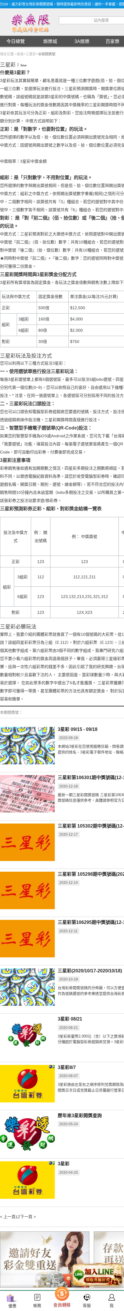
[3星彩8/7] (27, 1083)
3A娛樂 (81, 41)
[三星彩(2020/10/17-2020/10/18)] (27, 987)
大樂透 (58, 234)
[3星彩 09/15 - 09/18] (27, 745)
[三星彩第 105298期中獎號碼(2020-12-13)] (27, 890)
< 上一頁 (8, 1216)
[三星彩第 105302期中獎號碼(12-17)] (27, 842)
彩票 (110, 682)
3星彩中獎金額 (33, 161)
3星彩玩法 (9, 80)
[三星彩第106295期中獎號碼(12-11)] (27, 938)
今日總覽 (15, 41)
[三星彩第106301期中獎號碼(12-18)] (27, 794)
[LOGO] (30, 22)
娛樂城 (50, 41)
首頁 (20, 54)
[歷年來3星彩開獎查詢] (27, 1132)
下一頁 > (28, 1216)
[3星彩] (27, 1180)
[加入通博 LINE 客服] (97, 1276)
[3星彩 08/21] (27, 1035)
